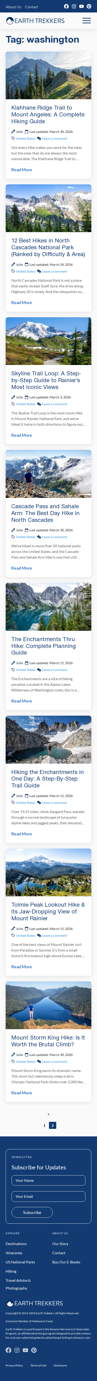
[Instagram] (74, 6)
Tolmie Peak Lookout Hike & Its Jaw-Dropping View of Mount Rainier (48, 912)
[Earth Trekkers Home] (35, 20)
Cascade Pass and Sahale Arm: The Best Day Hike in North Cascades (45, 513)
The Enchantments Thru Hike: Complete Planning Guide (43, 646)
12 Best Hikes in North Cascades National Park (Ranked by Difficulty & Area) (48, 247)
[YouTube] (81, 6)
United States (25, 138)
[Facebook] (66, 6)
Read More (21, 169)
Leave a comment (54, 138)
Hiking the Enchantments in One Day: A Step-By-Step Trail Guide (47, 779)
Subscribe (32, 1212)
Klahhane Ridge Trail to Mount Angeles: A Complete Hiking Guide (48, 115)
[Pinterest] (89, 6)
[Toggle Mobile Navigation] (86, 20)
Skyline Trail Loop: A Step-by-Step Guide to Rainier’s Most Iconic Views (46, 380)
